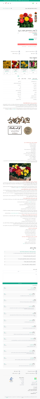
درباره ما (23, 381)
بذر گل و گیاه (7, 8)
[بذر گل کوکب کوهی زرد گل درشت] (24, 64)
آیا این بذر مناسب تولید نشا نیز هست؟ (29, 256)
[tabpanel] (7, 68)
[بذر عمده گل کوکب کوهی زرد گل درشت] (7, 64)
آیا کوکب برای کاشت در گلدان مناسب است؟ (28, 264)
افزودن (7, 73)
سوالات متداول (24, 78)
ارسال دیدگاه (20, 283)
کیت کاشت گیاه (22, 384)
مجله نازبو (22, 382)
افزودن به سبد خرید (27, 44)
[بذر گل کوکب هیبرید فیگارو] (16, 64)
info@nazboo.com (33, 384)
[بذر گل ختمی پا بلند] (33, 64)
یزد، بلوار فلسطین (34, 383)
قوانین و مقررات (22, 378)
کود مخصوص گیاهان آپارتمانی (14, 213)
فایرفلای (7, 397)
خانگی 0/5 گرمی (31, 39)
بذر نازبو (24, 243)
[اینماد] (11, 379)
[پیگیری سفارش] (8, 3)
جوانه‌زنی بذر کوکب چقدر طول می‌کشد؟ (29, 261)
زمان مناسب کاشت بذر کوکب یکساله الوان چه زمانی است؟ (26, 258)
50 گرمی (35, 39)
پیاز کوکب (22, 383)
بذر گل (4, 8)
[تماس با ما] (10, 3)
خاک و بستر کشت (20, 187)
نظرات (19, 78)
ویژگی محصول (35, 78)
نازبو (15, 187)
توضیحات (29, 78)
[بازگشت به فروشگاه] (33, 3)
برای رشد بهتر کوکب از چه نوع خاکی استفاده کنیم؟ (27, 251)
